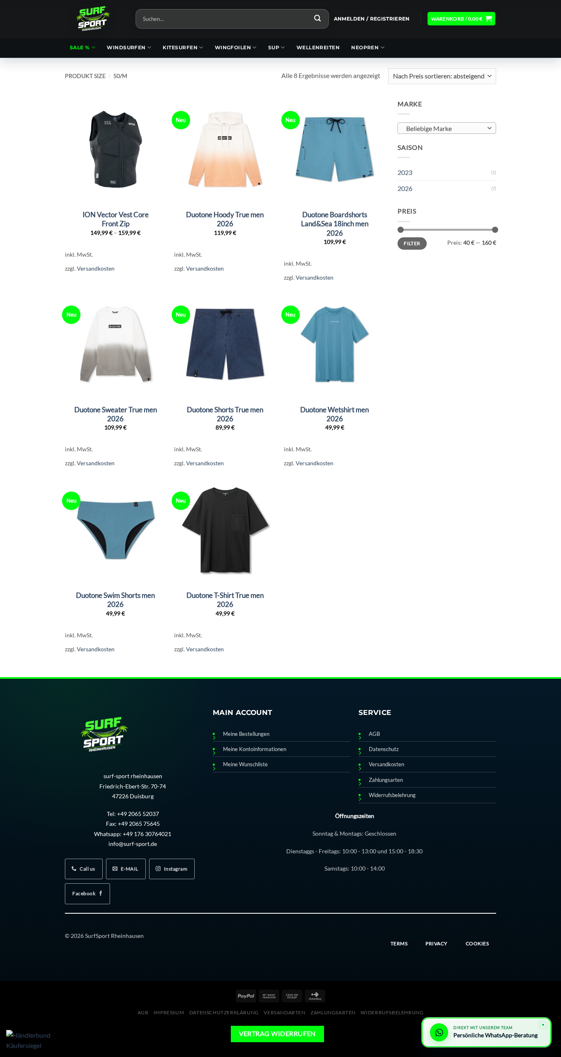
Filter (412, 243)
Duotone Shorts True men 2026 (225, 414)
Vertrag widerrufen (277, 1033)
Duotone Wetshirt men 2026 (334, 414)
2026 (405, 188)
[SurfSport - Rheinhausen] (94, 18)
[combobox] (447, 128)
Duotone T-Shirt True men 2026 (225, 600)
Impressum (169, 1012)
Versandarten (284, 1012)
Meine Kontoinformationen (254, 749)
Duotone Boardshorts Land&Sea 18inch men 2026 (334, 223)
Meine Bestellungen (246, 734)
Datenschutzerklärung (224, 1012)
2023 (405, 172)
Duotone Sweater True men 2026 (115, 414)
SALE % (80, 47)
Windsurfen (126, 47)
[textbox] (445, 128)
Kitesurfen (180, 47)
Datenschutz (384, 749)
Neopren (365, 47)
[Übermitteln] (317, 18)
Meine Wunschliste (245, 764)
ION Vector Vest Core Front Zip (116, 219)
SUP (273, 47)
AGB (374, 734)
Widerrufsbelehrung (392, 795)
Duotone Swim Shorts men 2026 (115, 600)
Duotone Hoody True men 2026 (225, 219)
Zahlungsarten (386, 780)
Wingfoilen (233, 47)
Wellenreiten (318, 47)
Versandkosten (96, 268)
